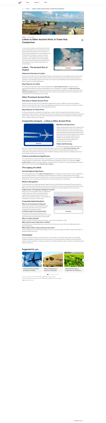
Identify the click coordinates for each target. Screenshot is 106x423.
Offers (45, 2)
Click (43, 276)
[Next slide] (84, 260)
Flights (28, 9)
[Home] (22, 8)
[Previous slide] (22, 260)
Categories (36, 2)
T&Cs (23, 280)
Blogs (27, 2)
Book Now (68, 68)
